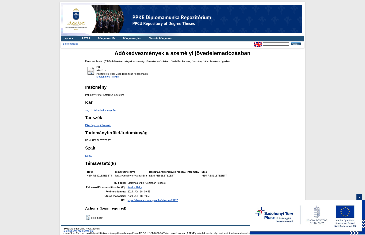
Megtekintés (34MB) (107, 76)
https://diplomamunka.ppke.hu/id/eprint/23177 (153, 200)
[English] (258, 43)
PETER (86, 38)
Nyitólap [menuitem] (69, 38)
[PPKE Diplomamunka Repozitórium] (182, 34)
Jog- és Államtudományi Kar (100, 110)
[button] (88, 217)
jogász (88, 155)
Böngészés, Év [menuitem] (106, 38)
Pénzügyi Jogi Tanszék (98, 125)
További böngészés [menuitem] (160, 38)
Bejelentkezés (70, 43)
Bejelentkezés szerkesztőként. (78, 231)
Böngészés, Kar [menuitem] (132, 38)
